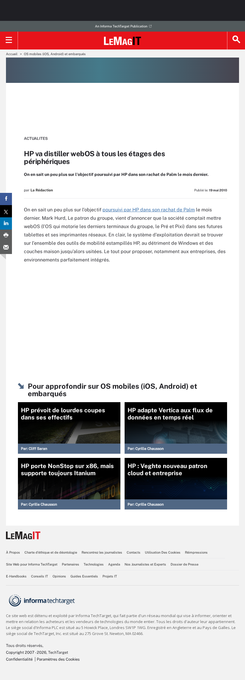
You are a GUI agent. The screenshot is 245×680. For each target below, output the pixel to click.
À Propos (13, 552)
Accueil (11, 54)
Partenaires (70, 564)
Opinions (59, 576)
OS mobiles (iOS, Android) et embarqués (55, 54)
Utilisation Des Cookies (162, 552)
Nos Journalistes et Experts (145, 564)
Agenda (114, 564)
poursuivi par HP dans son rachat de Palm (148, 210)
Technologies (94, 564)
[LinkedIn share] (6, 223)
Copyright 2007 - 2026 (26, 652)
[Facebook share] (6, 199)
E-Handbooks (16, 576)
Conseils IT (39, 576)
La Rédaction (41, 190)
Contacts (133, 552)
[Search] (236, 40)
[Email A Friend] (6, 248)
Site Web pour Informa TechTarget (31, 564)
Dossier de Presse (184, 564)
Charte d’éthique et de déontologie (50, 552)
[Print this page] (6, 236)
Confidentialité (19, 659)
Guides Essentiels (84, 576)
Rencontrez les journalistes (102, 552)
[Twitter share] (6, 211)
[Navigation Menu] (9, 40)
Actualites (36, 138)
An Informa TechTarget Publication (121, 26)
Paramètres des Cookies (58, 659)
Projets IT (109, 576)
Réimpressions (196, 552)
